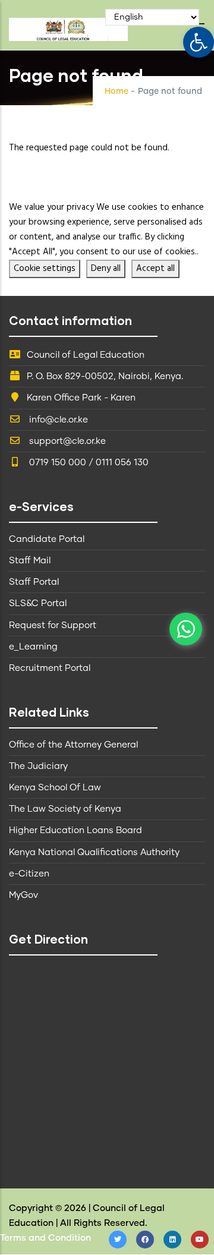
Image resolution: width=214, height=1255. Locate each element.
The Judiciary (38, 766)
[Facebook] (145, 1239)
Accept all (155, 268)
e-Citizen (29, 873)
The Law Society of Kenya (65, 809)
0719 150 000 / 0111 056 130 (88, 462)
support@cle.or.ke (66, 441)
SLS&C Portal (38, 603)
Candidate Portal (46, 539)
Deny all (106, 268)
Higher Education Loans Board (75, 830)
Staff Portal (34, 582)
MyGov (23, 895)
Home (116, 91)
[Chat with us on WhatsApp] (185, 629)
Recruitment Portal (49, 668)
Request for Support (52, 625)
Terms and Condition (45, 1238)
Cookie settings (44, 268)
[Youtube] (200, 1239)
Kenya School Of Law (55, 787)
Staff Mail (30, 560)
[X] (118, 1239)
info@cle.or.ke (57, 419)
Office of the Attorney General (73, 744)
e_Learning (33, 646)
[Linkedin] (172, 1239)
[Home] (68, 26)
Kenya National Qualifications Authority (94, 852)
